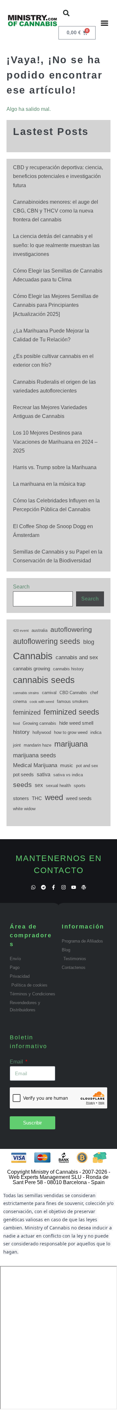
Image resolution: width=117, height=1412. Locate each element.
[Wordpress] (83, 887)
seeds (22, 785)
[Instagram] (63, 887)
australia (39, 630)
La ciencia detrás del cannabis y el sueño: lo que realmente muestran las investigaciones (56, 245)
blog (88, 642)
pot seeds (23, 774)
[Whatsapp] (33, 887)
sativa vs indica (68, 774)
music (66, 765)
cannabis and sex (77, 657)
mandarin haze (37, 745)
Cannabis (33, 655)
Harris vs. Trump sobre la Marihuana (55, 467)
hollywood (41, 732)
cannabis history (68, 668)
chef (94, 692)
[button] (66, 13)
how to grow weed (70, 732)
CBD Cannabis (73, 692)
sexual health (58, 785)
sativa (43, 774)
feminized (27, 712)
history (21, 732)
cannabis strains (26, 693)
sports (79, 785)
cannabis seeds (44, 680)
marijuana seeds (34, 755)
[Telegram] (43, 887)
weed (54, 797)
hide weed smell (76, 723)
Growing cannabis (39, 723)
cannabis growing (31, 668)
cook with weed (42, 702)
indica (95, 732)
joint (17, 745)
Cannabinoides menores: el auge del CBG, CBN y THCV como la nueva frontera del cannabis (55, 210)
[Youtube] (73, 887)
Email (17, 1061)
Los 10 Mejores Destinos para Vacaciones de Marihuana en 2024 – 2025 (55, 441)
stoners (21, 798)
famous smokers (72, 701)
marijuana (71, 743)
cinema (20, 701)
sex (39, 785)
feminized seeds (71, 712)
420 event (21, 630)
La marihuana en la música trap (49, 484)
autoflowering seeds (46, 641)
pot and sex (87, 765)
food (16, 723)
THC (37, 798)
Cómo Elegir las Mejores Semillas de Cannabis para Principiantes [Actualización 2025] (55, 305)
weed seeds (79, 798)
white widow (24, 808)
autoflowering (71, 629)
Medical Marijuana (35, 765)
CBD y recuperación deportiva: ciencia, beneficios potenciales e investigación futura (58, 176)
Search (21, 586)
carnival (49, 692)
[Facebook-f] (53, 887)
